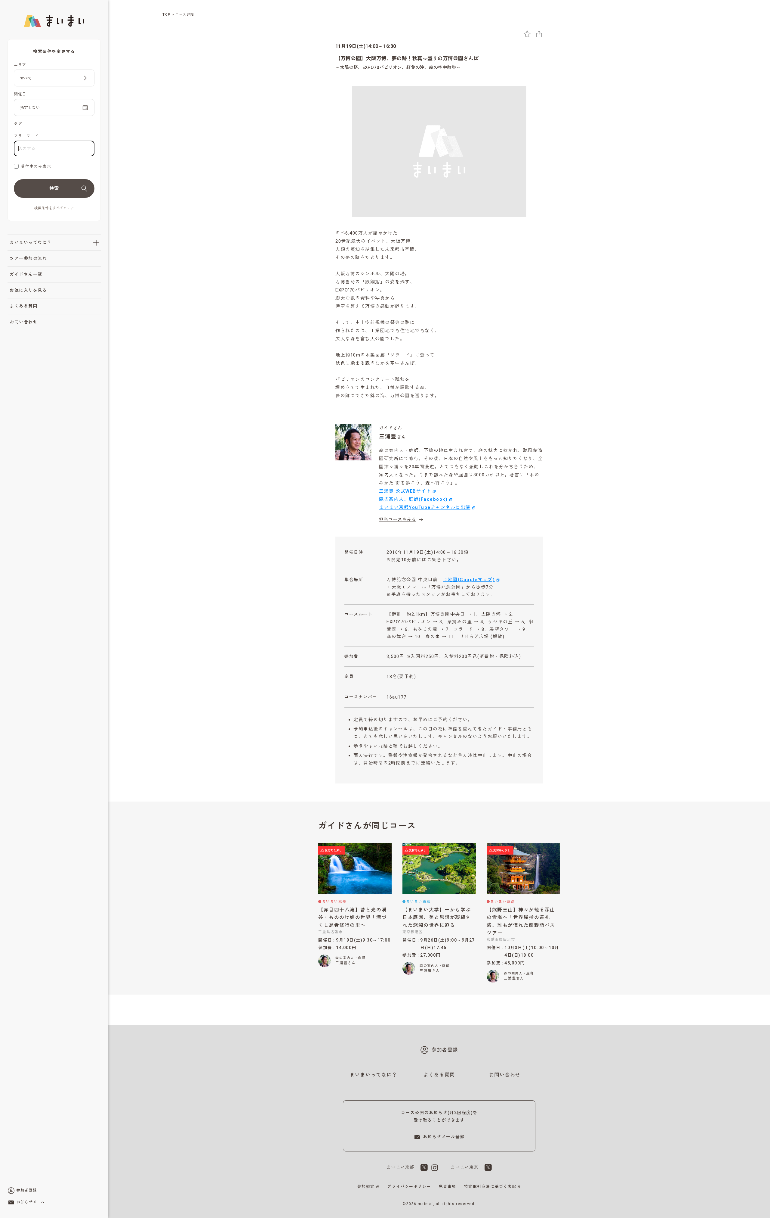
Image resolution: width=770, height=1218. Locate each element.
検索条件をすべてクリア (54, 208)
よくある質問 (24, 306)
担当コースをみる (397, 519)
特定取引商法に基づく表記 (490, 1186)
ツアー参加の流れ (28, 258)
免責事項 (447, 1186)
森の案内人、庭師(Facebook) (413, 499)
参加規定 (366, 1186)
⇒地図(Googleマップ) (469, 579)
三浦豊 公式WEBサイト (405, 491)
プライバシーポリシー (409, 1186)
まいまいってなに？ (31, 242)
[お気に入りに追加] (527, 34)
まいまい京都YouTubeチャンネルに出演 (424, 507)
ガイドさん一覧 (26, 274)
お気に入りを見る (28, 290)
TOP (166, 15)
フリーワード (26, 136)
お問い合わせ (24, 321)
